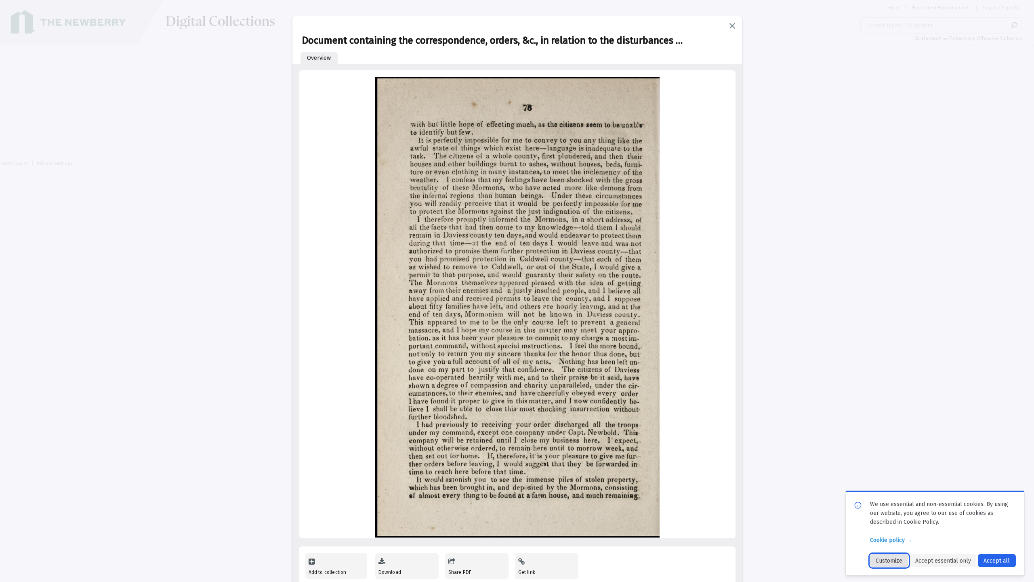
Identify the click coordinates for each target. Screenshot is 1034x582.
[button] (732, 26)
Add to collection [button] (328, 572)
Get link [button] (526, 572)
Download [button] (389, 572)
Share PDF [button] (460, 572)
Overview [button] (319, 58)
